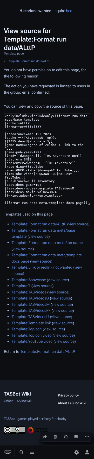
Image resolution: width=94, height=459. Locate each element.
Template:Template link (31, 323)
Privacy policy (68, 395)
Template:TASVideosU (30, 316)
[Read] (55, 437)
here (69, 10)
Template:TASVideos (29, 292)
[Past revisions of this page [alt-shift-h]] (66, 437)
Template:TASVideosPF (31, 310)
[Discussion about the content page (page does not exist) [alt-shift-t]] (76, 437)
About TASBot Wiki (72, 403)
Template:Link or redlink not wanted (42, 267)
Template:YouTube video (32, 341)
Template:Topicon (27, 329)
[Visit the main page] (8, 452)
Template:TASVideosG (30, 298)
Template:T (21, 286)
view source (78, 224)
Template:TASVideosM (31, 304)
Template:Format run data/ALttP (28, 61)
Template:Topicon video (32, 335)
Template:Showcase (29, 280)
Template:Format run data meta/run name (47, 242)
